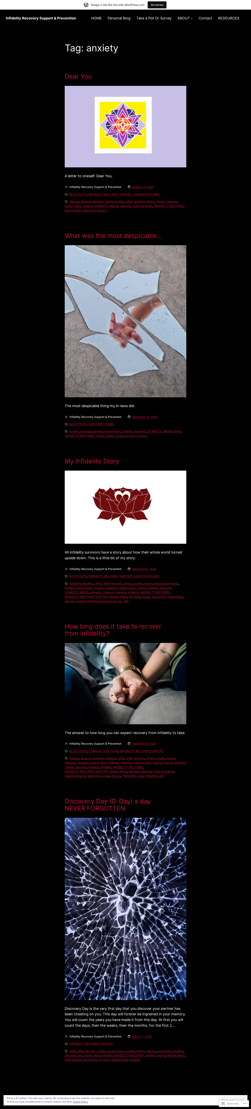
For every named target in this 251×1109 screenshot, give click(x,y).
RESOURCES (228, 18)
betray (148, 583)
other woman (73, 1059)
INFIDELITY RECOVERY (169, 206)
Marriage (89, 210)
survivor (102, 210)
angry (120, 1051)
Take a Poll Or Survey (154, 18)
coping (141, 588)
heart (97, 1055)
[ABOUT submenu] (192, 18)
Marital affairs (73, 210)
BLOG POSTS (78, 194)
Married (147, 771)
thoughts (134, 1059)
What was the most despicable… (113, 235)
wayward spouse (111, 601)
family (148, 206)
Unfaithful (92, 601)
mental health (104, 435)
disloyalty (140, 431)
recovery (130, 435)
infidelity (133, 592)
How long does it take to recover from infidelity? (113, 630)
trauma (142, 435)
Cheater (98, 588)
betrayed (86, 431)
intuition (151, 1055)
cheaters (110, 588)
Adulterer (98, 201)
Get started (157, 4)
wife (126, 601)
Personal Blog (119, 18)
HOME (96, 18)
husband (120, 592)
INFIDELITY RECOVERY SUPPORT (110, 194)
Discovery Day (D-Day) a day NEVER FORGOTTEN (108, 805)
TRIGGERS (129, 776)
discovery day (74, 1055)
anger (111, 1051)
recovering (159, 596)
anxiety (161, 201)
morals (119, 435)
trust (140, 776)
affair (121, 201)
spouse (69, 601)
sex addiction (91, 776)
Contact (205, 18)
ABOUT (183, 18)
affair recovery (135, 201)
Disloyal (153, 588)
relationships (175, 596)
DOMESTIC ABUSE (106, 206)
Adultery (110, 201)
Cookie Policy (80, 1101)
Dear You (78, 76)
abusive (86, 201)
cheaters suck (127, 588)
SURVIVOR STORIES (147, 194)
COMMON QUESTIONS (103, 751)
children (88, 206)
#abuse (74, 201)
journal (161, 1055)
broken (98, 431)
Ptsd (156, 771)
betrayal (172, 201)
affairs (150, 201)
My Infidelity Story (92, 461)
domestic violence (131, 206)
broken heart (73, 206)
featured (80, 767)
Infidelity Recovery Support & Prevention (41, 18)
